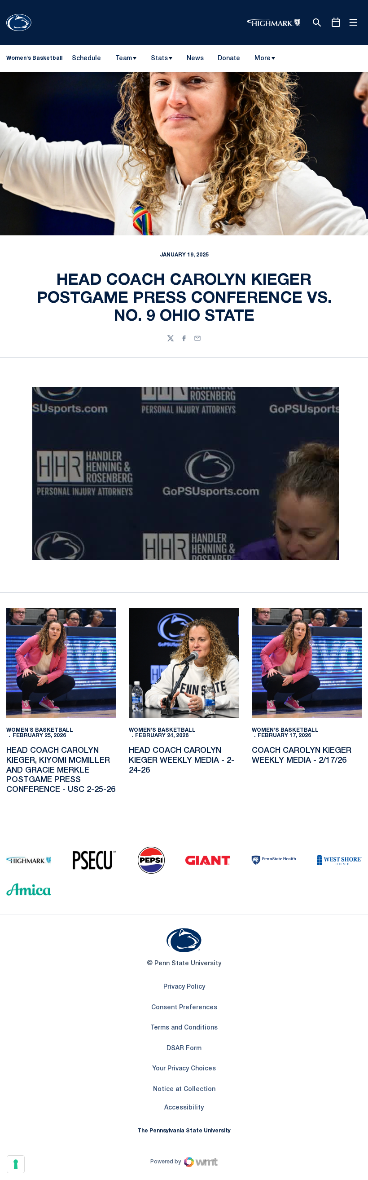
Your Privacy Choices (184, 1069)
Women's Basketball (39, 730)
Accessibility (184, 1108)
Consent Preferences (184, 1008)
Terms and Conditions (184, 1028)
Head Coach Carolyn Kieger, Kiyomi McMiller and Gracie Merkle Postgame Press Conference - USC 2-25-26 (60, 770)
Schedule (86, 59)
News (195, 59)
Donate (228, 60)
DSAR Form (184, 1049)
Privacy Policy (184, 987)
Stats (159, 59)
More (262, 59)
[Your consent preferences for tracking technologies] (15, 1164)
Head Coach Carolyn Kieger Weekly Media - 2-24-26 (181, 760)
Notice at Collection (184, 1089)
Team (123, 59)
